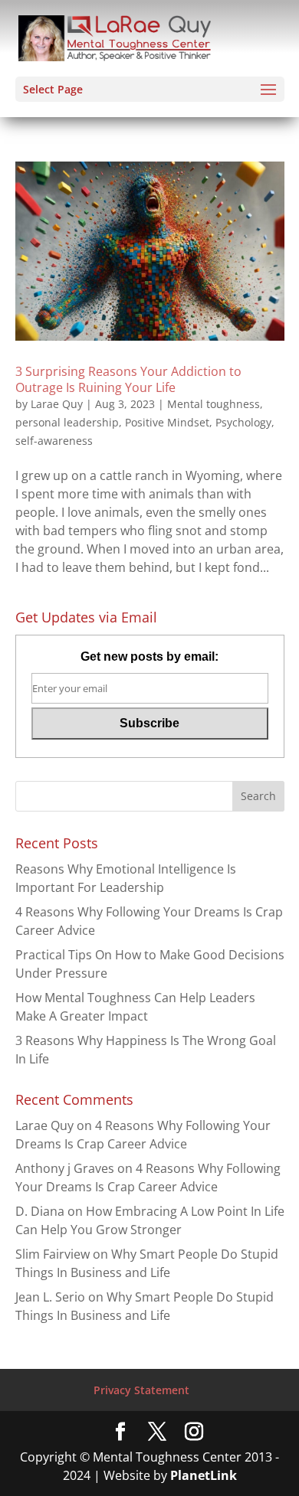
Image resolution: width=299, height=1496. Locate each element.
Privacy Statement (141, 1390)
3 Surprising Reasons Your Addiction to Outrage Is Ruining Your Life (128, 379)
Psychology (243, 422)
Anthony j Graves (64, 1168)
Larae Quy (57, 404)
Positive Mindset (167, 422)
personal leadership (67, 422)
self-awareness (54, 440)
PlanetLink (203, 1475)
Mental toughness (213, 404)
